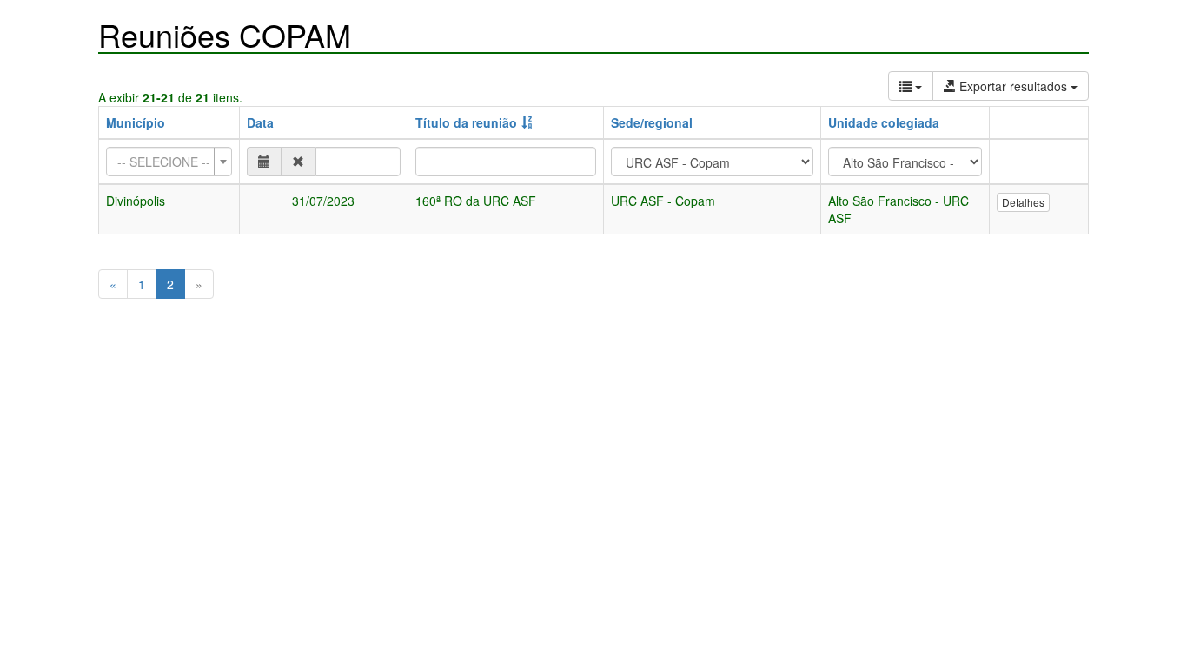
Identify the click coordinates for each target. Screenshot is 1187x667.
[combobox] (169, 161)
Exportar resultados (1013, 86)
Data (260, 122)
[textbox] (163, 161)
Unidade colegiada (883, 122)
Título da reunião (466, 122)
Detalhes (1023, 202)
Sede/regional (652, 122)
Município (135, 122)
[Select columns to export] (910, 86)
